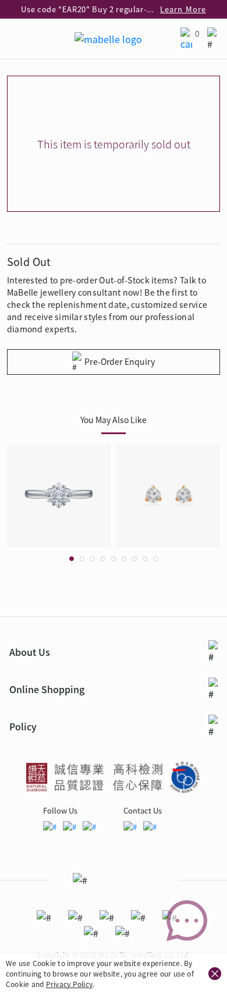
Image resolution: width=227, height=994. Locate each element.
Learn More (182, 9)
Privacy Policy (69, 984)
